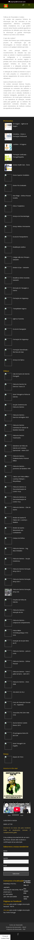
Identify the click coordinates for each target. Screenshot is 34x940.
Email (5, 865)
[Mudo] (25, 815)
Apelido (5, 858)
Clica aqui (6, 904)
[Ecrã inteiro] (28, 815)
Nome (5, 851)
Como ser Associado (16, 925)
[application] (17, 809)
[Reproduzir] (6, 815)
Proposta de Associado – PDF (16, 929)
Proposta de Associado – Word (16, 927)
